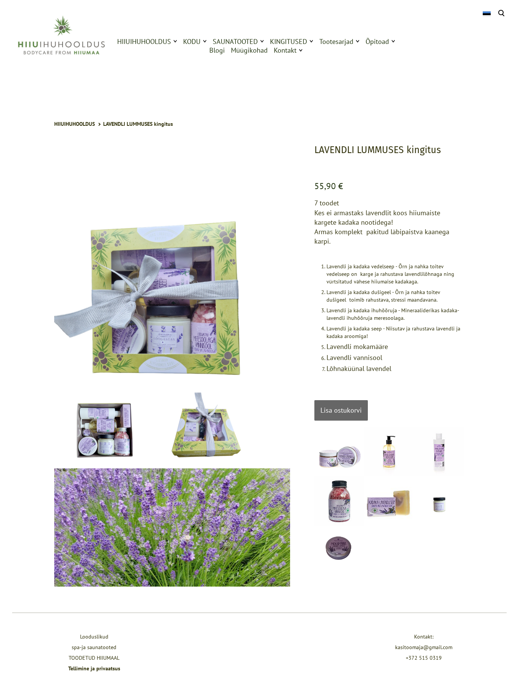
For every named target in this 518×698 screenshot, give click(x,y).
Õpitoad (377, 41)
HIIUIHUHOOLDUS (144, 41)
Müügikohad (249, 50)
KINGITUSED (288, 41)
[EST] (486, 13)
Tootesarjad (336, 41)
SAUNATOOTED (235, 41)
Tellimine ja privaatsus (94, 668)
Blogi (217, 50)
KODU (192, 41)
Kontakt (285, 50)
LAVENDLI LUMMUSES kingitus (138, 124)
